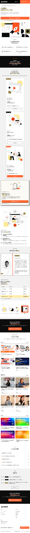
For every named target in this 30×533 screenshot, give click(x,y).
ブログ (16, 517)
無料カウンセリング (25, 1)
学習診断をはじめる (15, 201)
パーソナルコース (3, 514)
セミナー (17, 516)
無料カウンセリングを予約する (15, 18)
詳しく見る (15, 142)
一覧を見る (27, 342)
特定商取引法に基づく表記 (4, 521)
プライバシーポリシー (3, 523)
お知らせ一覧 (15, 487)
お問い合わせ (27, 531)
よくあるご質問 (17, 511)
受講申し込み (16, 1)
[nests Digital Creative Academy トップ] (4, 2)
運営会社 (17, 514)
